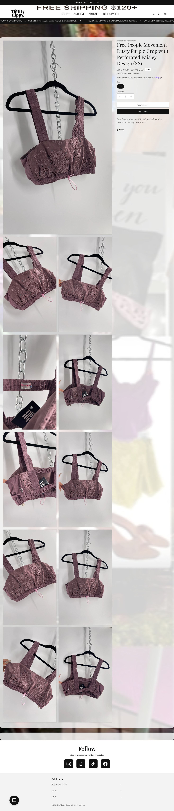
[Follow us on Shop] (80, 763)
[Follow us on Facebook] (105, 763)
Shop (64, 14)
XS (120, 86)
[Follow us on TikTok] (93, 763)
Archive (79, 14)
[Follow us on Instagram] (68, 763)
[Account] (159, 14)
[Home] (17, 14)
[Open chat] (14, 800)
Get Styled (111, 14)
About (93, 14)
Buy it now (143, 111)
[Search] (153, 14)
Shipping (120, 73)
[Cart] (165, 14)
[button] (87, 784)
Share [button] (121, 130)
